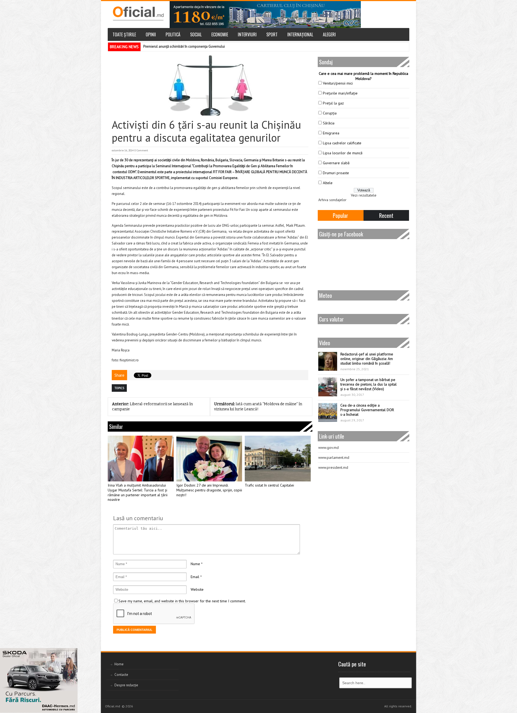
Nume (195, 563)
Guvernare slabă (336, 162)
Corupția (330, 113)
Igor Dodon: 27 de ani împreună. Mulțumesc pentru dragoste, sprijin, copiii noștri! (209, 490)
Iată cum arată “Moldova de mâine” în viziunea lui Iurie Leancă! (258, 406)
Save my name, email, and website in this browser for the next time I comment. (182, 601)
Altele (328, 182)
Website (197, 589)
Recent (386, 215)
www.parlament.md (333, 457)
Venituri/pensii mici (338, 83)
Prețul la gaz (333, 103)
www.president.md (333, 467)
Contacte (121, 674)
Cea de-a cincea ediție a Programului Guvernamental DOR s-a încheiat (367, 410)
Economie (219, 34)
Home (119, 664)
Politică (173, 34)
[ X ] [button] (71, 653)
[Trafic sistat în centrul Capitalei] (278, 458)
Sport (272, 34)
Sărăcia (328, 123)
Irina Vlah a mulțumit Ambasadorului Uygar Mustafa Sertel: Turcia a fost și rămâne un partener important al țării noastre (137, 492)
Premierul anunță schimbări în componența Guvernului (184, 46)
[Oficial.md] (138, 13)
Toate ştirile (124, 34)
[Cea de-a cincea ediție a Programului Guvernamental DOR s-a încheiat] (327, 412)
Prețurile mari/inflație (340, 93)
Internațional (300, 34)
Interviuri (247, 34)
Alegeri (329, 34)
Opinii (151, 34)
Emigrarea (331, 133)
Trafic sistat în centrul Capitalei (269, 485)
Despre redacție (126, 685)
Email (195, 576)
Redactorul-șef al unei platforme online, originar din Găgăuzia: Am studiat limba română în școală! (366, 359)
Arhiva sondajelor (332, 199)
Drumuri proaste (336, 172)
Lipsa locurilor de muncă (342, 153)
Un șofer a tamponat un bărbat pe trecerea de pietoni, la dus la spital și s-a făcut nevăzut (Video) (368, 384)
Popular (340, 215)
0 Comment (141, 150)
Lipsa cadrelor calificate (342, 143)
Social (196, 34)
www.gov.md (328, 447)
